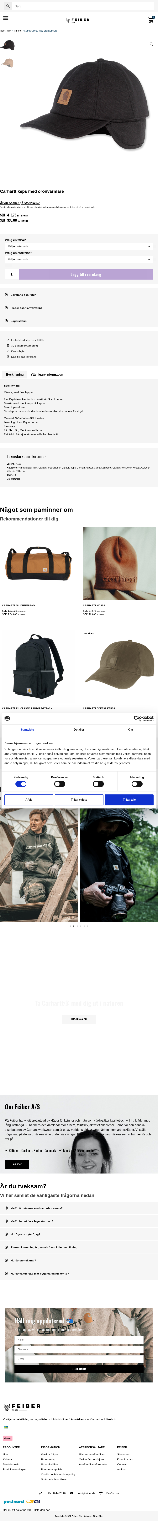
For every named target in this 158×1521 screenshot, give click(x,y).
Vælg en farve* (15, 240)
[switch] (59, 784)
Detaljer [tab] (79, 729)
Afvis (28, 799)
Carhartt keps (69, 467)
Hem (2, 30)
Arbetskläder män (28, 467)
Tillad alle (129, 799)
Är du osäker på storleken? (20, 203)
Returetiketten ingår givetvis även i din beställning (44, 1247)
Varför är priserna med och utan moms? (37, 1208)
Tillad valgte (79, 799)
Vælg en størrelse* (18, 253)
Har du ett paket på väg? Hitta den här (26, 1509)
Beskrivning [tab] (15, 374)
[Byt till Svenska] (6, 1427)
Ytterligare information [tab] (47, 374)
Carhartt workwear (122, 467)
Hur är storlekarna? (23, 1260)
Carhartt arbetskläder (50, 467)
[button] (151, 44)
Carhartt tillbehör (102, 467)
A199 (14, 475)
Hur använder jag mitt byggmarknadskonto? (40, 1273)
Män (9, 30)
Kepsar (136, 467)
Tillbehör (17, 30)
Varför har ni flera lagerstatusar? (32, 1221)
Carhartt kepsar (85, 467)
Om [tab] (130, 729)
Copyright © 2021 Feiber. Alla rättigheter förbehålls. (79, 1516)
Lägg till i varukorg (86, 274)
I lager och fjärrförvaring (27, 307)
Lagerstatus (19, 320)
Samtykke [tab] (27, 729)
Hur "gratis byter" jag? (25, 1234)
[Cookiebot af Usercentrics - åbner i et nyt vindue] (137, 718)
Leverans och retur (23, 294)
